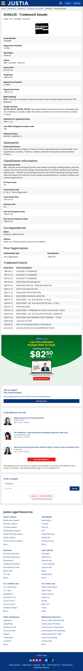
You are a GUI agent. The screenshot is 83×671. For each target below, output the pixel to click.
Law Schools (47, 550)
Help (44, 665)
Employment (8, 560)
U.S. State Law (48, 583)
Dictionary (46, 553)
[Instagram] (40, 660)
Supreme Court (9, 597)
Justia (3, 8)
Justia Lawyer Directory (51, 624)
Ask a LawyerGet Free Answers (13, 391)
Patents (6, 634)
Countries (7, 641)
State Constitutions (49, 587)
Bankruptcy (46, 520)
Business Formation (11, 553)
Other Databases (11, 617)
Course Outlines (48, 564)
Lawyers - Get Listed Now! (41, 496)
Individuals (47, 517)
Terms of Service (53, 665)
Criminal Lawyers (10, 527)
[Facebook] (37, 660)
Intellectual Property (11, 564)
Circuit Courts (8, 601)
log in (11, 241)
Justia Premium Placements (53, 627)
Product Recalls (9, 630)
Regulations (8, 594)
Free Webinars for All (15, 412)
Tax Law (6, 574)
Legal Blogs (8, 624)
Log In (68, 3)
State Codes (46, 590)
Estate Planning (48, 534)
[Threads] (43, 660)
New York (45, 604)
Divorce (45, 527)
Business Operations (11, 557)
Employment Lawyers (12, 530)
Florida (44, 601)
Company (36, 665)
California (45, 597)
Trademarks (11, 8)
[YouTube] (33, 660)
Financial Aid (46, 560)
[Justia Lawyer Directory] (52, 660)
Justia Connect (14, 665)
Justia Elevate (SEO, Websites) (53, 630)
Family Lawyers (9, 537)
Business (7, 550)
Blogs (44, 571)
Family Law (46, 537)
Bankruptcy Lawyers (11, 520)
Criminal (45, 524)
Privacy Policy (67, 665)
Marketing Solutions (51, 617)
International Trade (11, 567)
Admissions (46, 557)
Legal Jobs (7, 620)
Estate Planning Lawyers (13, 534)
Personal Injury (48, 541)
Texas (44, 607)
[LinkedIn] (30, 660)
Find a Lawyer (11, 478)
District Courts (9, 604)
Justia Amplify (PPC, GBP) (52, 634)
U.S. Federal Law (11, 583)
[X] (49, 660)
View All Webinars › (41, 459)
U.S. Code (7, 590)
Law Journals (47, 567)
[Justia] (18, 3)
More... (6, 544)
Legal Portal (26, 665)
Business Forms (9, 627)
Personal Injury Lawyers (13, 541)
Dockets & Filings (10, 607)
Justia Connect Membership (53, 620)
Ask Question (41, 401)
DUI (43, 530)
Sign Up (77, 3)
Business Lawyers (10, 524)
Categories (21, 8)
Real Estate (7, 571)
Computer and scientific (35, 8)
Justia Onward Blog (49, 637)
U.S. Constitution (10, 587)
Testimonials (47, 641)
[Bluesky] (46, 660)
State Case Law (48, 594)
